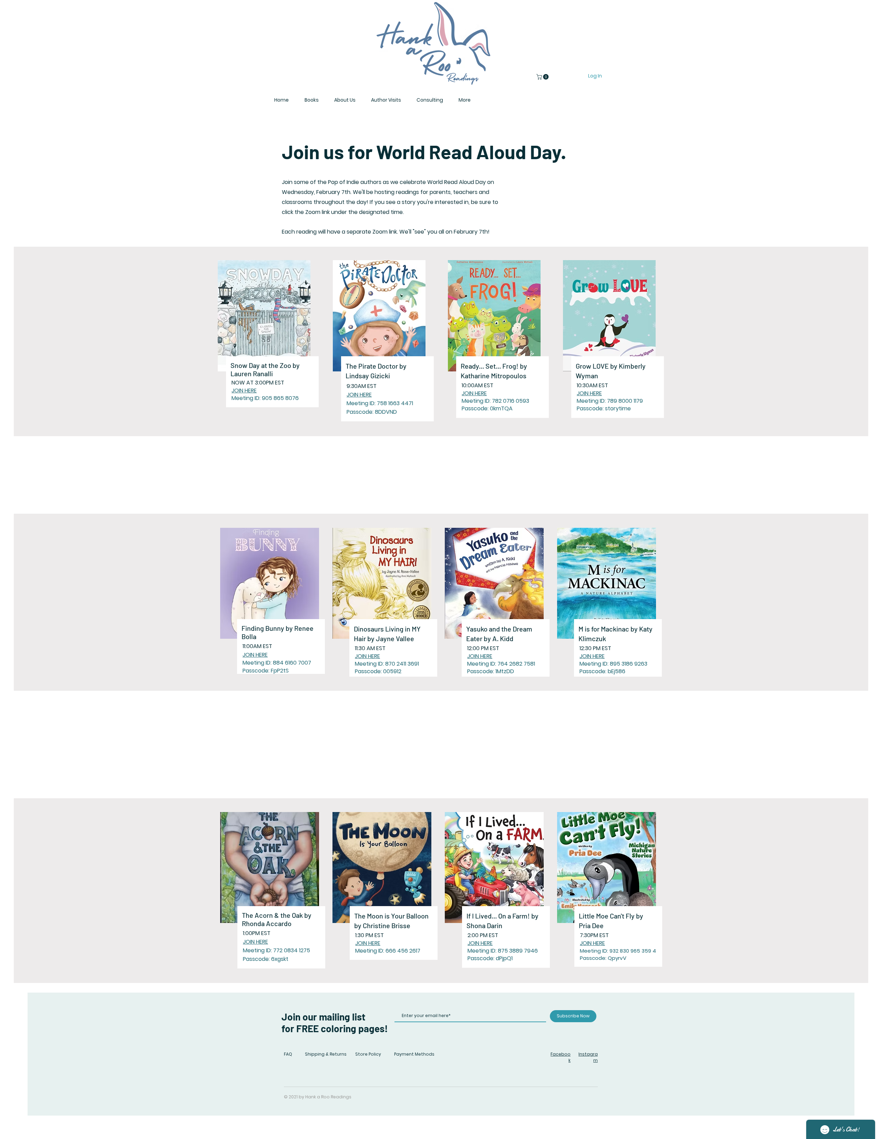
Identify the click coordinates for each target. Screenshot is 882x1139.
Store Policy (368, 1054)
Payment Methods (414, 1054)
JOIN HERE (244, 390)
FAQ (288, 1054)
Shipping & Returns (326, 1054)
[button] (543, 77)
